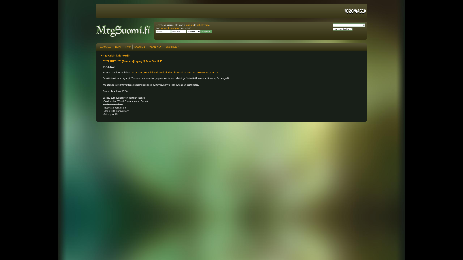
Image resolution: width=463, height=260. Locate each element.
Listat (118, 47)
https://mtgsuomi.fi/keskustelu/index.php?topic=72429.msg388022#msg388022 (174, 72)
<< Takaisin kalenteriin (115, 55)
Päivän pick (155, 47)
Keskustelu (105, 47)
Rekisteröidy (172, 47)
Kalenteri (139, 47)
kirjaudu (190, 25)
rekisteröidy (203, 25)
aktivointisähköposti (170, 28)
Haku (128, 47)
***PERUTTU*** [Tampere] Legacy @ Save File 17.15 (132, 61)
